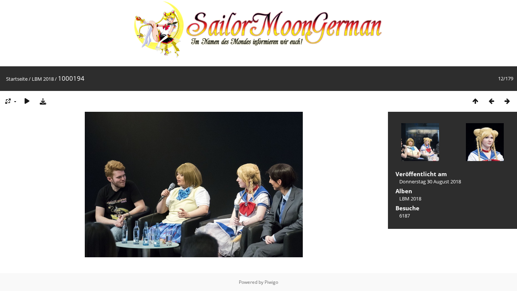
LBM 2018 (43, 78)
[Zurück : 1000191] (491, 101)
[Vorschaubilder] (475, 101)
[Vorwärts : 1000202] (507, 101)
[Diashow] (27, 101)
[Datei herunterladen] (43, 101)
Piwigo (271, 282)
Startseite (17, 78)
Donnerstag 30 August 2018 (430, 181)
